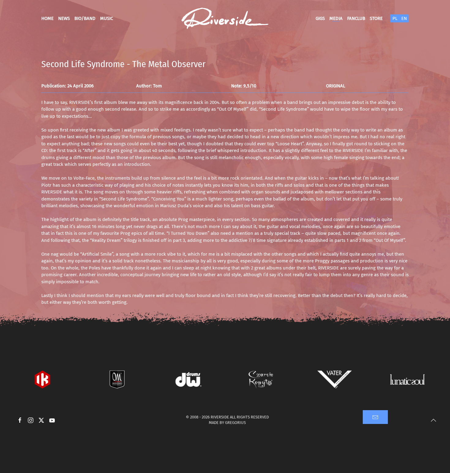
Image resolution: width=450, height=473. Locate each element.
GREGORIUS (235, 422)
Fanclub (356, 18)
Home (47, 18)
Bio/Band (85, 18)
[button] (433, 420)
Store (376, 18)
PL (394, 18)
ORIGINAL (335, 86)
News (64, 18)
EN (404, 18)
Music (106, 18)
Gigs (320, 18)
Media (336, 18)
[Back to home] (225, 18)
